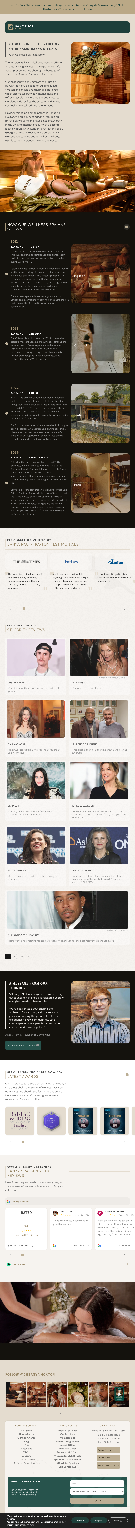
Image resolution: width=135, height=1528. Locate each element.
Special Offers (67, 1445)
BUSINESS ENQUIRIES (21, 1045)
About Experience (67, 1430)
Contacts (26, 1455)
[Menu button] (124, 27)
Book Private (105, 1457)
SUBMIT (97, 1500)
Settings (118, 1520)
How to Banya (26, 1434)
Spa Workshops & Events (67, 1459)
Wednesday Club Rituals (67, 1455)
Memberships (67, 1437)
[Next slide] (125, 608)
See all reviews (19, 1245)
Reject (98, 1520)
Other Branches (26, 1459)
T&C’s (26, 1452)
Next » (23, 956)
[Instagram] (16, 1394)
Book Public (104, 1450)
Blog (26, 1441)
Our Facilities (67, 1434)
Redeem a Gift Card (67, 1452)
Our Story (26, 1430)
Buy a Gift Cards (67, 1448)
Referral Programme (67, 1441)
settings (29, 1524)
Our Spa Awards (26, 1437)
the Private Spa (27, 282)
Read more (80, 1245)
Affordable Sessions (67, 1463)
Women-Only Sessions (108, 1438)
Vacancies (26, 1448)
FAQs (26, 1445)
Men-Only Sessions (108, 1442)
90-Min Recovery (107, 1465)
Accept (80, 1520)
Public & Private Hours (108, 1434)
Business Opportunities (27, 1463)
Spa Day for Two (67, 1466)
